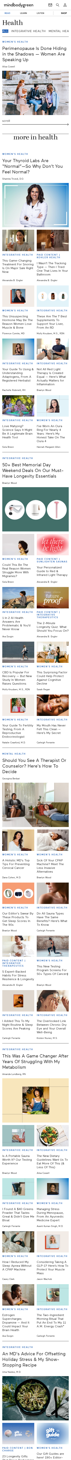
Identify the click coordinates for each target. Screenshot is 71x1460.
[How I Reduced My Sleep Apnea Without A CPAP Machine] (18, 1242)
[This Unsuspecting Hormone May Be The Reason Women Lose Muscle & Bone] (18, 296)
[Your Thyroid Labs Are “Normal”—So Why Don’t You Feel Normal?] (35, 205)
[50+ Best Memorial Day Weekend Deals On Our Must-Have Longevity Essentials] (35, 509)
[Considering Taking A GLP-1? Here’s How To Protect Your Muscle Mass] (53, 1242)
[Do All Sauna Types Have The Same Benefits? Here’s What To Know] (53, 893)
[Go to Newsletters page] (50, 5)
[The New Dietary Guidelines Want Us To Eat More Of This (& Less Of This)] (53, 1135)
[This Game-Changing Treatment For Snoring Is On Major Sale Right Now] (18, 240)
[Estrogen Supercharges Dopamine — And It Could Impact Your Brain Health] (18, 1295)
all (5, 31)
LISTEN (40, 13)
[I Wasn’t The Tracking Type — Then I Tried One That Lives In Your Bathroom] (53, 240)
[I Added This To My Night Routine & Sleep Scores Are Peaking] (18, 1000)
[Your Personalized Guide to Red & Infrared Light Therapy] (53, 544)
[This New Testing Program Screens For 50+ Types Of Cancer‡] (53, 946)
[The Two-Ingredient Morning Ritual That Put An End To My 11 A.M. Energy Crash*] (53, 1295)
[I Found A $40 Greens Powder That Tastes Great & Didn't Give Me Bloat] (18, 1189)
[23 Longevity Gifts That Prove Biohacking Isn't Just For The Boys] (18, 1433)
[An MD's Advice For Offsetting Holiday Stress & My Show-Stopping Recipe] (35, 1398)
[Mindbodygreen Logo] (18, 5)
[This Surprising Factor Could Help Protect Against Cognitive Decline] (53, 652)
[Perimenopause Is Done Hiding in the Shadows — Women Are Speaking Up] (35, 93)
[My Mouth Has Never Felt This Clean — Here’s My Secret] (53, 705)
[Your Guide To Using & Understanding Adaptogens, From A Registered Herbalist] (18, 349)
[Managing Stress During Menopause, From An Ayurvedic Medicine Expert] (53, 1189)
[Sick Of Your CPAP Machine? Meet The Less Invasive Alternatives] (53, 840)
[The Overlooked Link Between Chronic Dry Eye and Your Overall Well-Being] (53, 1000)
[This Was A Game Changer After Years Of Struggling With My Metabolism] (35, 1100)
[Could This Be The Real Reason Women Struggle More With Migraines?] (18, 544)
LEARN (23, 13)
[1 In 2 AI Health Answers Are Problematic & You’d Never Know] (18, 597)
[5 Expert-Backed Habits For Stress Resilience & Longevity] (18, 946)
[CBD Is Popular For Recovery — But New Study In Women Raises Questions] (18, 652)
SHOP (64, 13)
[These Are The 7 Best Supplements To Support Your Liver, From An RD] (53, 296)
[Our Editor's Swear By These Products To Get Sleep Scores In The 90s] (18, 893)
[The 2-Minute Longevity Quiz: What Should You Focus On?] (53, 597)
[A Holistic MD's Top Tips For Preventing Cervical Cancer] (18, 840)
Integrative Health (28, 31)
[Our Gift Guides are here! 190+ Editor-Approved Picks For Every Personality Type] (53, 1433)
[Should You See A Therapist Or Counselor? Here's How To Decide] (35, 805)
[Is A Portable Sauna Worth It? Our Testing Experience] (18, 1135)
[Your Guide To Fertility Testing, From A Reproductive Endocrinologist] (18, 705)
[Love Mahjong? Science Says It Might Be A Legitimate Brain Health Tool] (18, 406)
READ (7, 13)
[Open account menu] (65, 5)
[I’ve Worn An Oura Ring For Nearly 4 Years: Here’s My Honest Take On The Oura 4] (53, 406)
